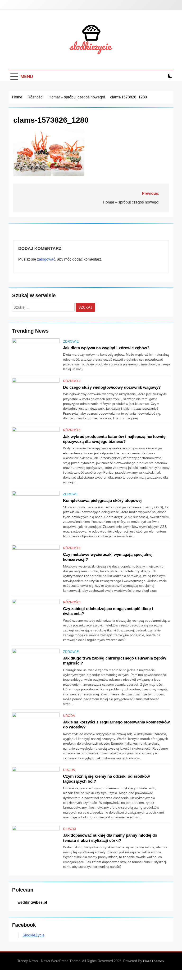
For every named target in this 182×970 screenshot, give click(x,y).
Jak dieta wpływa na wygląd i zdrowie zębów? (106, 348)
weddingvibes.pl (32, 902)
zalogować (46, 259)
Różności (72, 381)
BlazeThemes (153, 961)
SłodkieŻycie (34, 935)
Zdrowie (71, 341)
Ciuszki (69, 829)
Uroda (69, 716)
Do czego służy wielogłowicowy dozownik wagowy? (112, 387)
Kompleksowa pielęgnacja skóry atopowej (102, 500)
